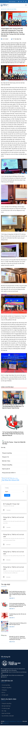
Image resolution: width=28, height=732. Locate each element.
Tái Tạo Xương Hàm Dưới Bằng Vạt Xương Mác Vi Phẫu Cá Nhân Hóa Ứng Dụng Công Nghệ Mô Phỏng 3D (17, 605)
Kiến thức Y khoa (6, 461)
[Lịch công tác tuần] (18, 1)
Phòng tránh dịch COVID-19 (8, 472)
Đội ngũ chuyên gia (6, 706)
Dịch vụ (3, 692)
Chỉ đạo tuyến (5, 695)
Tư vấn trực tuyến (6, 708)
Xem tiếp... (3, 447)
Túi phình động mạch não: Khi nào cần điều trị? (17, 614)
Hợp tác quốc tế (6, 468)
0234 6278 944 (5, 672)
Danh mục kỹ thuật (6, 713)
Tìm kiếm (7, 495)
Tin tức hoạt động (6, 685)
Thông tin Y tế (5, 457)
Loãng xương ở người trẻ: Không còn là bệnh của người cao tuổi (17, 624)
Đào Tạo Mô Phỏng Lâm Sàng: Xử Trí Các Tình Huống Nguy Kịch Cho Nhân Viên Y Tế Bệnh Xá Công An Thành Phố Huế (17, 593)
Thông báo (4, 690)
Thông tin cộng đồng (7, 464)
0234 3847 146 (5, 670)
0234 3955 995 (5, 675)
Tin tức (4, 9)
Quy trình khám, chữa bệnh (8, 715)
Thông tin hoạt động (11, 9)
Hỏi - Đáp (4, 711)
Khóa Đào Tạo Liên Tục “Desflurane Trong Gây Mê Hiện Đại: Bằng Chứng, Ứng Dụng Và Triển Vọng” (17, 638)
